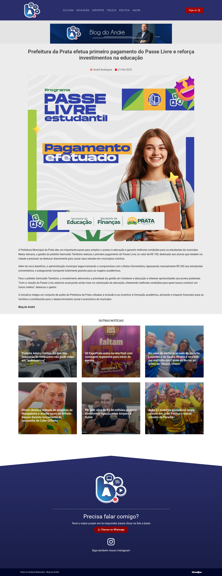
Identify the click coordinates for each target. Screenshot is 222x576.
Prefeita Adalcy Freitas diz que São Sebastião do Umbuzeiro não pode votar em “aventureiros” (48, 357)
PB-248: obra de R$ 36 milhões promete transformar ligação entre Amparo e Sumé (111, 413)
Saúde (136, 10)
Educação (82, 10)
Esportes (98, 10)
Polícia (111, 10)
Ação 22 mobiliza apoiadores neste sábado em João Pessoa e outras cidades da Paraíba (171, 413)
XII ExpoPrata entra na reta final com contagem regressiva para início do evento (109, 357)
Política (124, 10)
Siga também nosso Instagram (111, 550)
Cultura (68, 10)
